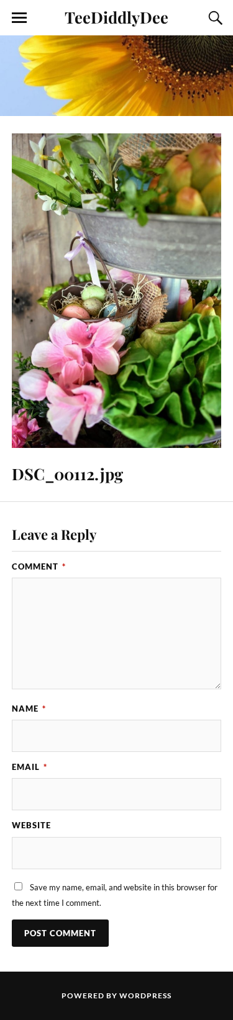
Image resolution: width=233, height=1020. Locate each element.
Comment (39, 566)
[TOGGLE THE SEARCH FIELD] (213, 18)
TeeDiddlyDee (116, 16)
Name (29, 709)
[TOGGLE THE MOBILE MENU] (19, 18)
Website (31, 825)
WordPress (145, 995)
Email (29, 767)
